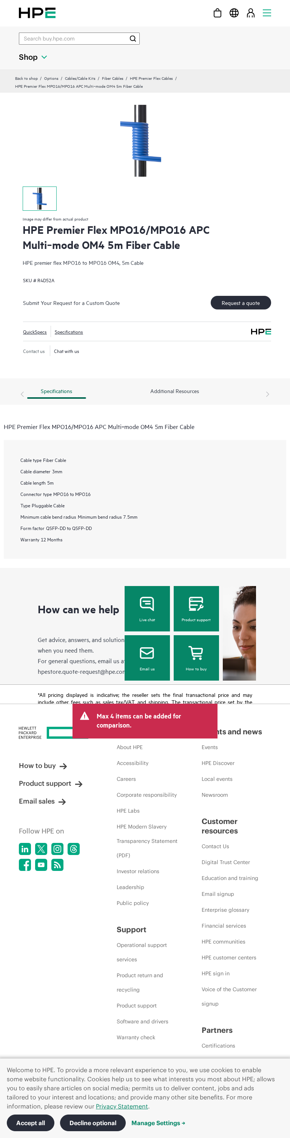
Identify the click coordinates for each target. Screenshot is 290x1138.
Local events (217, 779)
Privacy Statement (122, 1106)
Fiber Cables (112, 78)
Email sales (37, 801)
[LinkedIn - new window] (25, 849)
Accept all (30, 1123)
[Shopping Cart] (217, 13)
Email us (147, 668)
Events (210, 747)
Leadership (130, 887)
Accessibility (132, 763)
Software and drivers (142, 1021)
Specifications (69, 331)
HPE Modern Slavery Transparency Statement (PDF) (147, 841)
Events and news (232, 731)
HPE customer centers (229, 957)
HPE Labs (128, 810)
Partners (217, 1030)
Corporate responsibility (147, 794)
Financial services (224, 925)
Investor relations (138, 871)
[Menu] (267, 13)
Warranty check (136, 1037)
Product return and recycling (140, 982)
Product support (196, 619)
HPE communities (223, 941)
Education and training (230, 878)
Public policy (133, 903)
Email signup (218, 894)
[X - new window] (41, 849)
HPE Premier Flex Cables (151, 78)
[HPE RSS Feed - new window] (57, 865)
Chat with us (66, 350)
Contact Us (215, 846)
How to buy (196, 668)
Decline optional (92, 1123)
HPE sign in (216, 973)
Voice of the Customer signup (229, 996)
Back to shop (26, 78)
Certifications (218, 1045)
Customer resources (220, 825)
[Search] (133, 39)
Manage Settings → (158, 1123)
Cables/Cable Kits (80, 78)
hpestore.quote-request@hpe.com (82, 671)
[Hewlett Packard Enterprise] (37, 13)
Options (51, 78)
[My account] (250, 13)
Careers (126, 779)
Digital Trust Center (226, 862)
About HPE (130, 747)
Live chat (147, 619)
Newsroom (215, 794)
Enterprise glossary (225, 909)
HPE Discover (218, 763)
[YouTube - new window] (41, 865)
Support (132, 929)
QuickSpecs (35, 331)
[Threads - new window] (74, 849)
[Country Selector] (234, 13)
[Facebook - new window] (25, 865)
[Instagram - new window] (57, 849)
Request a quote (241, 302)
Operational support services (142, 952)
